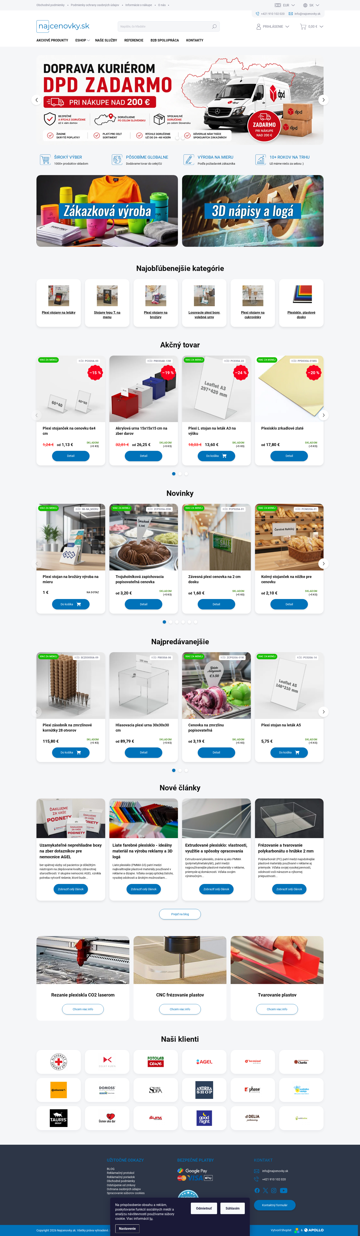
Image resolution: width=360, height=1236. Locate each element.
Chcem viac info (83, 1009)
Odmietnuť (204, 1208)
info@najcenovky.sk (275, 1171)
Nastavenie (127, 1229)
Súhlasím (233, 1208)
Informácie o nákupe (138, 5)
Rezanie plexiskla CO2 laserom (83, 995)
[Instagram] (274, 1190)
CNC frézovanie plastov (180, 995)
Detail (70, 456)
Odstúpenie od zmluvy (121, 1185)
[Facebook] (257, 1190)
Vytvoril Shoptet (281, 1230)
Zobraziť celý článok (71, 889)
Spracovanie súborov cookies (126, 1193)
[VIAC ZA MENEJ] (71, 540)
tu (151, 1219)
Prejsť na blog (180, 914)
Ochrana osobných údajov (124, 1189)
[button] (44, 100)
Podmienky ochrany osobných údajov (95, 5)
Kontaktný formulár (275, 1205)
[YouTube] (283, 1190)
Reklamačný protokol (120, 1173)
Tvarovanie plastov (277, 995)
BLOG (111, 1169)
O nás (162, 5)
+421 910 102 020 (274, 1179)
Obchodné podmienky (50, 5)
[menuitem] (53, 40)
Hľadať (214, 26)
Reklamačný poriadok (121, 1177)
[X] (265, 1190)
